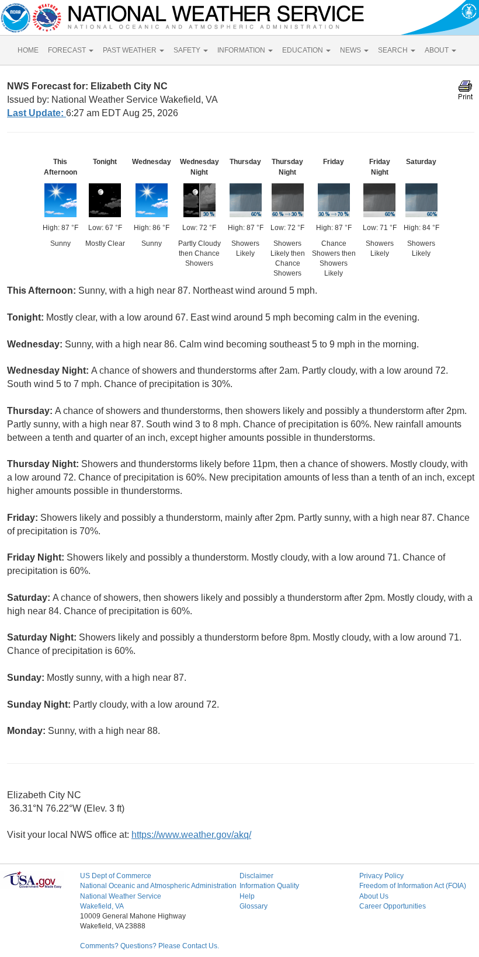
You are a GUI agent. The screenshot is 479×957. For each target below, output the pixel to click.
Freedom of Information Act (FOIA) (412, 886)
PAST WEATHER (130, 50)
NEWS (351, 50)
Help (247, 896)
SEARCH (393, 50)
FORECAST (68, 50)
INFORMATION (242, 50)
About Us (373, 896)
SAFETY (187, 50)
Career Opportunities (392, 906)
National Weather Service (120, 896)
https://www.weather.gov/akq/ (191, 835)
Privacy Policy (381, 876)
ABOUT (437, 50)
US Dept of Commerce (115, 876)
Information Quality (269, 886)
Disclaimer (256, 876)
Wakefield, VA (102, 906)
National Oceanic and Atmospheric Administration (158, 886)
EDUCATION (303, 50)
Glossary (253, 906)
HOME (28, 50)
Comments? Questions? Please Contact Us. (149, 946)
